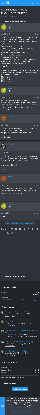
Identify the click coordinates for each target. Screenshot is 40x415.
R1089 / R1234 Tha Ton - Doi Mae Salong (19, 342)
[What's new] (33, 2)
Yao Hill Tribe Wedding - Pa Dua (16, 351)
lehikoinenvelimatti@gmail (30, 300)
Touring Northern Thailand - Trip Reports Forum (21, 336)
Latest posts (9, 307)
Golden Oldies (10, 316)
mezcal (5, 16)
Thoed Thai (9, 321)
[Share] (35, 34)
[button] (3, 3)
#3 (38, 125)
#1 (38, 34)
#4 (38, 153)
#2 (38, 97)
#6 (38, 213)
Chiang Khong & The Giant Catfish (16, 312)
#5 (38, 185)
